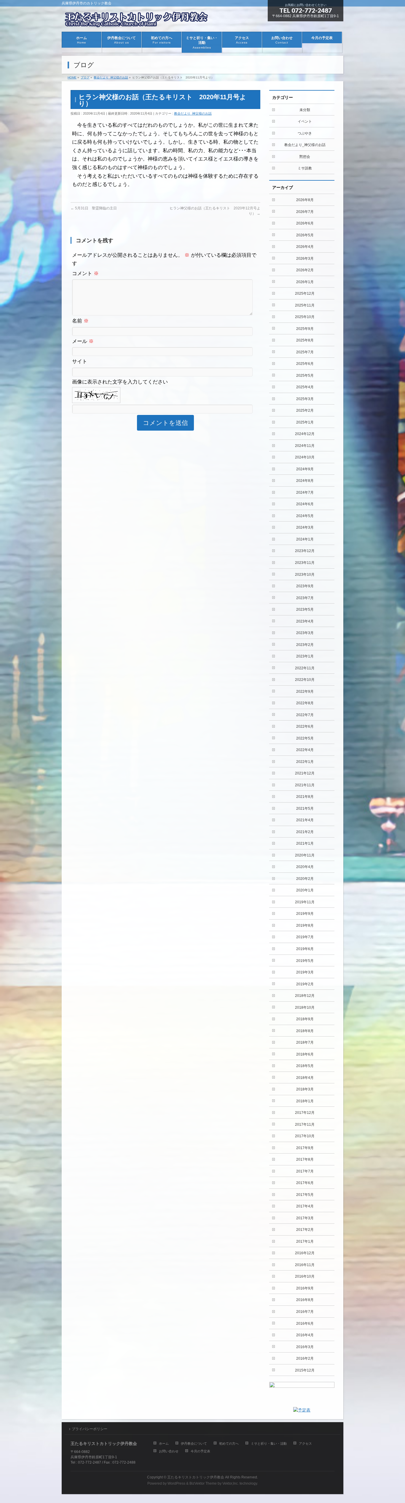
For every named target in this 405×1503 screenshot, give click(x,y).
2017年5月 (305, 1195)
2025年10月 (305, 317)
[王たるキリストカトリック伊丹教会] (139, 20)
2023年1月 (305, 656)
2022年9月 (305, 691)
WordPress (176, 1483)
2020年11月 (305, 855)
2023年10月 (305, 574)
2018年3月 (305, 1089)
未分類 (304, 110)
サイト (79, 361)
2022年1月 (305, 762)
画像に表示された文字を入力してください (120, 382)
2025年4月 (305, 387)
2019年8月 (305, 925)
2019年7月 (305, 937)
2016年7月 (305, 1312)
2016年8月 (305, 1300)
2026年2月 (305, 270)
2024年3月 (305, 527)
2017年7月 (305, 1171)
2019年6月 (305, 949)
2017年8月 (305, 1159)
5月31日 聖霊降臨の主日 (94, 208)
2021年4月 (305, 820)
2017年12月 (305, 1113)
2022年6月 (305, 726)
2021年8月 (305, 797)
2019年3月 (305, 972)
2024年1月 (305, 539)
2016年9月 (305, 1288)
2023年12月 (305, 551)
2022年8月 (305, 703)
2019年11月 (305, 902)
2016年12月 (305, 1253)
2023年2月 (305, 645)
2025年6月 (305, 364)
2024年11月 (305, 446)
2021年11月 (305, 785)
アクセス (305, 1443)
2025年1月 (305, 422)
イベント (305, 121)
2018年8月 (305, 1031)
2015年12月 (305, 1370)
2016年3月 (305, 1347)
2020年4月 (305, 867)
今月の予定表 (200, 1451)
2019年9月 (305, 914)
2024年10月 (305, 457)
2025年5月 (305, 375)
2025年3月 (305, 399)
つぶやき (305, 133)
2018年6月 (305, 1054)
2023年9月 (305, 586)
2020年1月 (305, 890)
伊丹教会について (194, 1443)
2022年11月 (305, 668)
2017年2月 (305, 1230)
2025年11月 (305, 305)
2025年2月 (305, 410)
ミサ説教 (305, 168)
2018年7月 (305, 1042)
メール (83, 341)
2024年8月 (305, 481)
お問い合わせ (168, 1451)
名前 (80, 321)
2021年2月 (305, 832)
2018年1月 (305, 1101)
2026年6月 (305, 223)
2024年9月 (305, 469)
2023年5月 (305, 609)
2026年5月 (305, 235)
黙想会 (304, 157)
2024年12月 (305, 434)
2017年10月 (305, 1136)
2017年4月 (305, 1206)
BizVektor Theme (203, 1483)
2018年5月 (305, 1066)
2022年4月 (305, 750)
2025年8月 (305, 340)
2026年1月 (305, 282)
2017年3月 (305, 1218)
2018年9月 (305, 1019)
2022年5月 (305, 738)
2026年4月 (305, 247)
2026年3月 (305, 258)
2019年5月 (305, 961)
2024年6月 (305, 504)
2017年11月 (305, 1124)
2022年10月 (305, 680)
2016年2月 (305, 1358)
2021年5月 (305, 808)
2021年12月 (305, 773)
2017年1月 (305, 1241)
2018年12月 (305, 996)
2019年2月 (305, 984)
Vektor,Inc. (230, 1483)
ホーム (164, 1443)
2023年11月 (305, 563)
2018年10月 (305, 1007)
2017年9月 (305, 1148)
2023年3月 (305, 633)
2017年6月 (305, 1183)
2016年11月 (305, 1265)
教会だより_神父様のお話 (193, 113)
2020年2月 (305, 879)
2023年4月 (305, 621)
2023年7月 (305, 598)
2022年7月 (305, 715)
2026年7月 (305, 212)
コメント (85, 273)
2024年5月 (305, 516)
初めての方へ (229, 1443)
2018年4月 (305, 1078)
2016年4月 (305, 1335)
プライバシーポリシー (89, 1429)
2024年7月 (305, 492)
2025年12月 (305, 293)
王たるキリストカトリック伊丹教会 (195, 1477)
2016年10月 (305, 1276)
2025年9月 (305, 329)
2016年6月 (305, 1323)
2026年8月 (305, 200)
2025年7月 (305, 352)
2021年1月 (305, 843)
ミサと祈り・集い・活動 (269, 1443)
